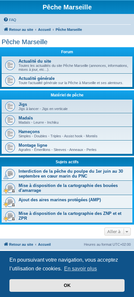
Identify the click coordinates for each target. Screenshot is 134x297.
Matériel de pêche (67, 95)
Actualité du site (35, 61)
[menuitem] (9, 20)
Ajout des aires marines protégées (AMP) (60, 199)
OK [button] (67, 285)
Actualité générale (37, 78)
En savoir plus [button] (80, 268)
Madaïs (26, 118)
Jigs (23, 104)
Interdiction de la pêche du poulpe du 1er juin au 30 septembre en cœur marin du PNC (71, 174)
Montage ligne (33, 145)
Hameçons (29, 131)
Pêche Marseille (24, 41)
